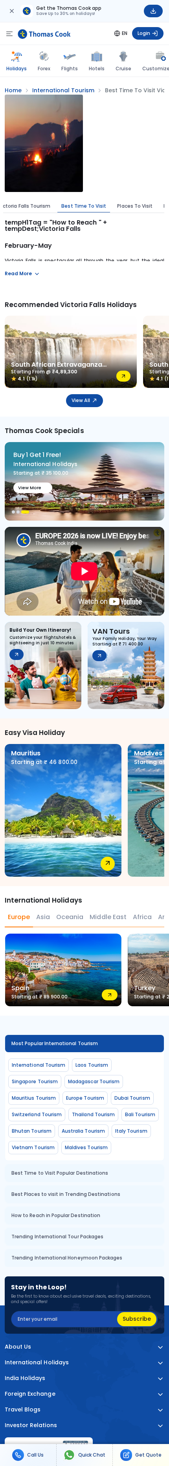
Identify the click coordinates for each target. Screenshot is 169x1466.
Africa (142, 916)
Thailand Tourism (93, 1114)
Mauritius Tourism (34, 1098)
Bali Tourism (140, 1114)
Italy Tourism (131, 1131)
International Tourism (38, 1065)
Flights (69, 68)
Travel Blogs (22, 1409)
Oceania (69, 916)
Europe (19, 916)
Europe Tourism (85, 1098)
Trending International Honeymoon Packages (66, 1257)
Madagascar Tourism (93, 1081)
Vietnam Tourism (33, 1147)
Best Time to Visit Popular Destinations (59, 1173)
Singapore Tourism (35, 1081)
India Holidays (25, 1378)
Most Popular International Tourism (54, 1043)
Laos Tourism (91, 1065)
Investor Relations (31, 1425)
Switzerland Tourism (37, 1114)
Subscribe (137, 1319)
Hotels (97, 68)
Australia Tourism (83, 1131)
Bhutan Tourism (31, 1131)
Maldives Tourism (86, 1147)
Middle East (108, 916)
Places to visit (134, 206)
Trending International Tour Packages (57, 1236)
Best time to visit (83, 206)
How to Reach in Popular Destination (55, 1215)
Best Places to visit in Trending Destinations (65, 1194)
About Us (18, 1347)
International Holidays (37, 1362)
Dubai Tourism (132, 1098)
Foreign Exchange (30, 1394)
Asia (43, 916)
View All (81, 400)
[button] (13, 512)
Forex (44, 68)
